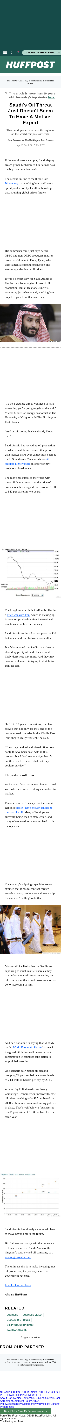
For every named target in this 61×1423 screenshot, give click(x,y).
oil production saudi (20, 1325)
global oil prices (18, 1320)
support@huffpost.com (34, 1365)
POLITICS (14, 1392)
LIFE (45, 1392)
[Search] (18, 52)
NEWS (4, 1392)
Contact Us (28, 1398)
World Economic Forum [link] (27, 1047)
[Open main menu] (5, 53)
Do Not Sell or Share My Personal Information (25, 1411)
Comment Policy (22, 1401)
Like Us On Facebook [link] (18, 1285)
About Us (5, 1398)
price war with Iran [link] (18, 614)
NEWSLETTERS (38, 1395)
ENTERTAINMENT (31, 1392)
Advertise (16, 1398)
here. (51, 97)
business (12, 1315)
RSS (37, 1398)
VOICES (53, 1392)
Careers (49, 1398)
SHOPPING (21, 1395)
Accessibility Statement (20, 1403)
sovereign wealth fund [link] (18, 1257)
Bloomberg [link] (11, 183)
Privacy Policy (42, 1403)
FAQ (54, 1362)
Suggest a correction (30, 1337)
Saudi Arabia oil (17, 1330)
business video (32, 1315)
